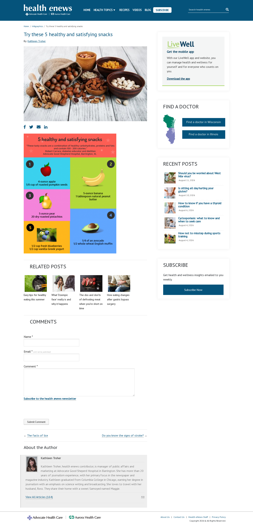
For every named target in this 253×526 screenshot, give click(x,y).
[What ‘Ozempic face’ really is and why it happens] (63, 283)
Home (87, 10)
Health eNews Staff (198, 517)
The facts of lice (37, 435)
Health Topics (103, 10)
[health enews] (48, 10)
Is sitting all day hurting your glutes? (196, 190)
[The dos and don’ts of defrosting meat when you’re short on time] (91, 283)
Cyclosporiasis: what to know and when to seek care (199, 220)
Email (37, 351)
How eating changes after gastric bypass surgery (118, 299)
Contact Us (179, 517)
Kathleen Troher (37, 41)
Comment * (31, 366)
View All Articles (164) (39, 497)
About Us (165, 517)
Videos (137, 10)
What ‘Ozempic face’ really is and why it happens (61, 299)
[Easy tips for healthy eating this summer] (36, 283)
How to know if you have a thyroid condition (199, 205)
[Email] (142, 496)
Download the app (178, 78)
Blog (148, 10)
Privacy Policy (219, 517)
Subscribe (162, 10)
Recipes (124, 10)
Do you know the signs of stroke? (123, 435)
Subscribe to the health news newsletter (50, 398)
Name (28, 337)
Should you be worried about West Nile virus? (199, 175)
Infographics (37, 26)
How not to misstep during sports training (199, 235)
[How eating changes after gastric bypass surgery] (119, 283)
